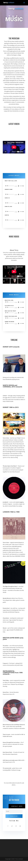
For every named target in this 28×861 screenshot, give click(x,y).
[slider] (21, 186)
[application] (14, 186)
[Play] (6, 186)
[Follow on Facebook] (8, 826)
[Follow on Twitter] (12, 826)
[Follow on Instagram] (16, 826)
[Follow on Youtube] (20, 826)
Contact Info (16, 806)
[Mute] (18, 186)
